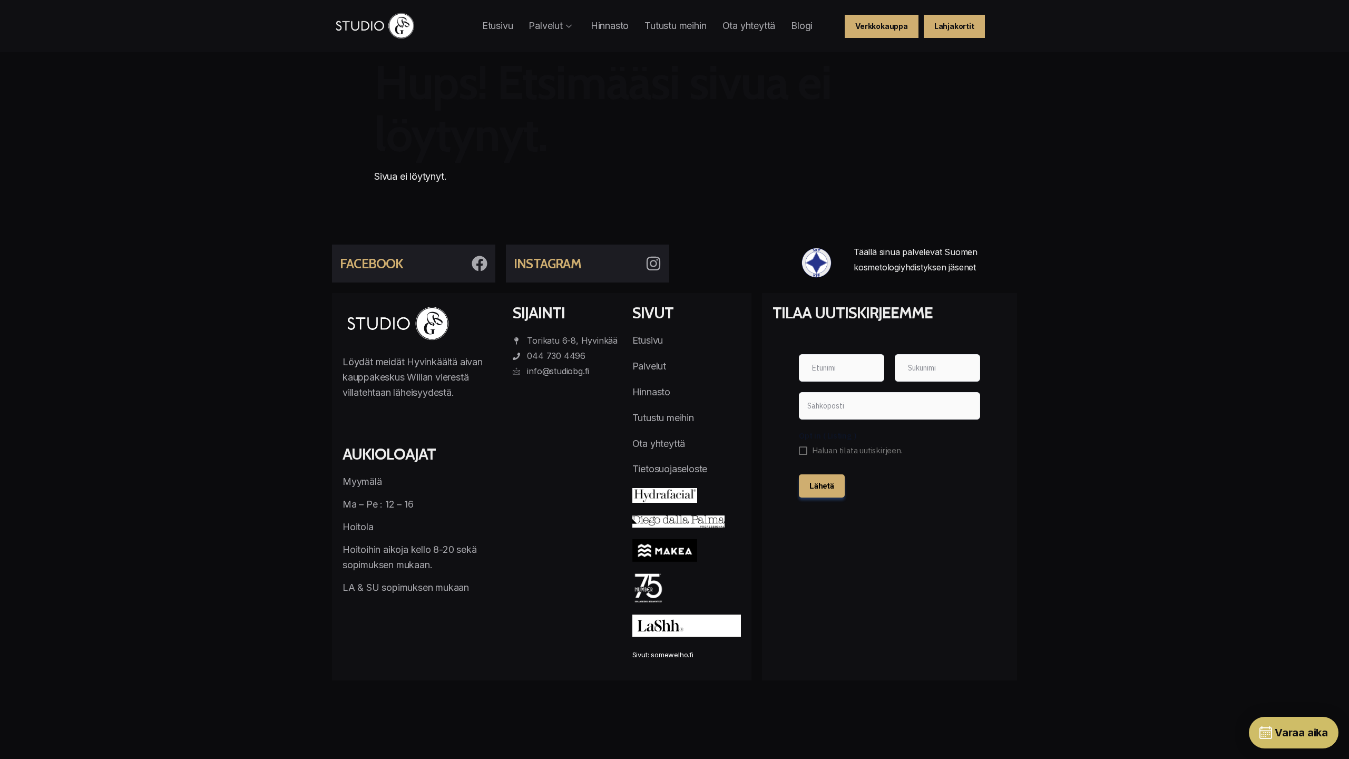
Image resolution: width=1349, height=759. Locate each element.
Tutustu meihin (675, 25)
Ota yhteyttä (749, 25)
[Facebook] (479, 263)
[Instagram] (653, 263)
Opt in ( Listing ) (827, 436)
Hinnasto (610, 25)
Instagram (547, 263)
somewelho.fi (672, 654)
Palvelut (545, 25)
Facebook (372, 263)
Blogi (802, 25)
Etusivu (497, 25)
